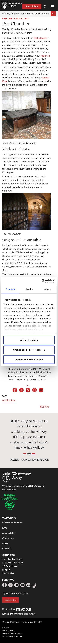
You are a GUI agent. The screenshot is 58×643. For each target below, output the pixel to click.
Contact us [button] (8, 538)
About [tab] (47, 289)
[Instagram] (16, 585)
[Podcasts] (34, 585)
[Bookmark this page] (34, 390)
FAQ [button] (4, 527)
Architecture (8, 400)
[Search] (46, 7)
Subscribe (10, 600)
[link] (24, 609)
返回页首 (44, 407)
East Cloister (40, 38)
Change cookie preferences (27, 350)
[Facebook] (4, 585)
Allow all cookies (29, 340)
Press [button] (5, 543)
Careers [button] (6, 548)
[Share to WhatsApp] (28, 390)
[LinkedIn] (28, 585)
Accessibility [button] (9, 532)
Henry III (45, 56)
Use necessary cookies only (29, 359)
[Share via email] (41, 390)
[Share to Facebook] (15, 390)
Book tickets (31, 6)
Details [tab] (29, 289)
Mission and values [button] (12, 522)
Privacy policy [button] (8, 631)
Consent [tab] (10, 289)
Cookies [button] (6, 628)
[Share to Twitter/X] (21, 390)
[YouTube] (22, 585)
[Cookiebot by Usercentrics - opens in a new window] (42, 281)
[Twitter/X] (10, 585)
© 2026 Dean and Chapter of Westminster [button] (22, 622)
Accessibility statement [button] (12, 637)
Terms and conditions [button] (12, 634)
